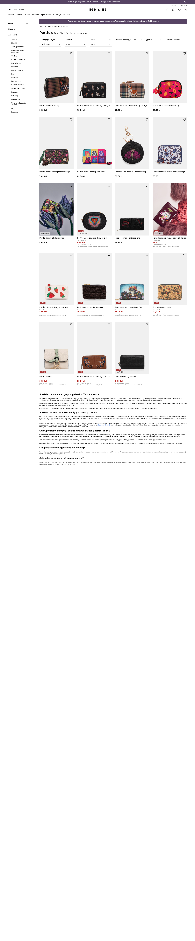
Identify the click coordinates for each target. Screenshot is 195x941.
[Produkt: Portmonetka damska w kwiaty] (170, 77)
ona (10, 9)
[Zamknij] (185, 2)
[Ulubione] (179, 9)
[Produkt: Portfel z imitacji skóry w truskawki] (56, 279)
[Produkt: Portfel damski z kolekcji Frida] (56, 209)
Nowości (11, 15)
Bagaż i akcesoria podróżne (17, 51)
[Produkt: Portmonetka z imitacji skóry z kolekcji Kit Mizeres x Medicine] (94, 209)
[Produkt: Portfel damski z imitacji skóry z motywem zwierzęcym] (94, 77)
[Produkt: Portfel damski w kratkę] (56, 77)
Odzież (19, 15)
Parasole (14, 92)
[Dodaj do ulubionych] (71, 53)
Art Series (66, 15)
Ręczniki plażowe (17, 85)
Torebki (14, 40)
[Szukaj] (166, 9)
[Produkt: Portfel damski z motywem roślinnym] (56, 143)
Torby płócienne (17, 47)
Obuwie (27, 15)
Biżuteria (14, 67)
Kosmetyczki (16, 81)
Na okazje (57, 15)
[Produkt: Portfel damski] (56, 348)
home (21, 9)
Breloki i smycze (17, 70)
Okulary (14, 56)
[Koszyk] (185, 9)
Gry (12, 108)
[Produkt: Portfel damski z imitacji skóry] (132, 209)
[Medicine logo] (97, 9)
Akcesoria (35, 15)
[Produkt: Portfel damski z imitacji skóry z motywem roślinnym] (170, 143)
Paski (13, 74)
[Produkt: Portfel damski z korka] (170, 279)
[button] (50, 39)
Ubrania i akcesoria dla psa (18, 104)
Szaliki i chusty (16, 63)
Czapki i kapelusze (18, 60)
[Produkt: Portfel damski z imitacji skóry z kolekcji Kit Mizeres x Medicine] (170, 209)
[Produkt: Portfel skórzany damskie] (132, 348)
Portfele (14, 78)
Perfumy (14, 96)
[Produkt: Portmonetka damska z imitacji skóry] (132, 143)
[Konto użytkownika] (173, 9)
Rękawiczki (15, 99)
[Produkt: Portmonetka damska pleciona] (94, 279)
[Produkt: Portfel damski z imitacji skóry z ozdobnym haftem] (94, 348)
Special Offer (46, 15)
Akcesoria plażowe (18, 88)
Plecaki (14, 43)
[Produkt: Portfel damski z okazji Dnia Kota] (94, 143)
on (15, 9)
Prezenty (14, 112)
